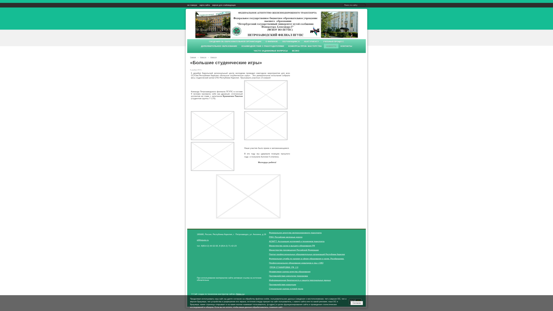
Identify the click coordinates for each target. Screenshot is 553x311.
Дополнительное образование (219, 46)
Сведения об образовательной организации (235, 42)
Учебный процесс (333, 42)
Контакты (346, 46)
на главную (192, 5)
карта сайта (205, 5)
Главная (193, 57)
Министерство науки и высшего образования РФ (292, 246)
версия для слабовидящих (224, 5)
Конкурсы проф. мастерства (305, 46)
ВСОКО (295, 51)
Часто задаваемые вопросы (271, 51)
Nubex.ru (240, 294)
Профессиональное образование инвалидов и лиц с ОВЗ (296, 263)
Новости (331, 46)
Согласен (357, 303)
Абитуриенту (311, 42)
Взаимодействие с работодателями (263, 46)
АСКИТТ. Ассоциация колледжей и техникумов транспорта (296, 241)
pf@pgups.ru (203, 240)
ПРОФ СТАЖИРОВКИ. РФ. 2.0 (284, 267)
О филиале (272, 42)
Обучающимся (291, 42)
